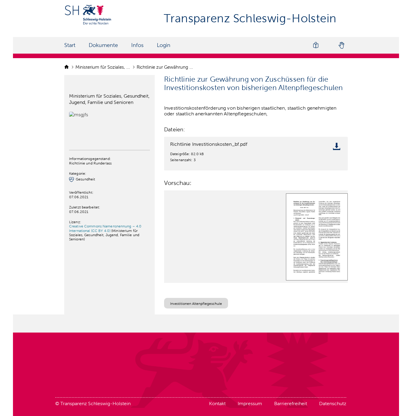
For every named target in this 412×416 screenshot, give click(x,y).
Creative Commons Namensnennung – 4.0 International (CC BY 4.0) (105, 228)
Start (69, 45)
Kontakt (217, 403)
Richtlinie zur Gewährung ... (165, 67)
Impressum (250, 403)
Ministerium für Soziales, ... (103, 67)
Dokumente (103, 45)
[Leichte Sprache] (316, 45)
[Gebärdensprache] (341, 45)
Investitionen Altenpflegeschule (196, 304)
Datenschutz (332, 403)
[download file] (338, 148)
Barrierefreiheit (290, 403)
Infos (137, 45)
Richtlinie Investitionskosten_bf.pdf (208, 144)
